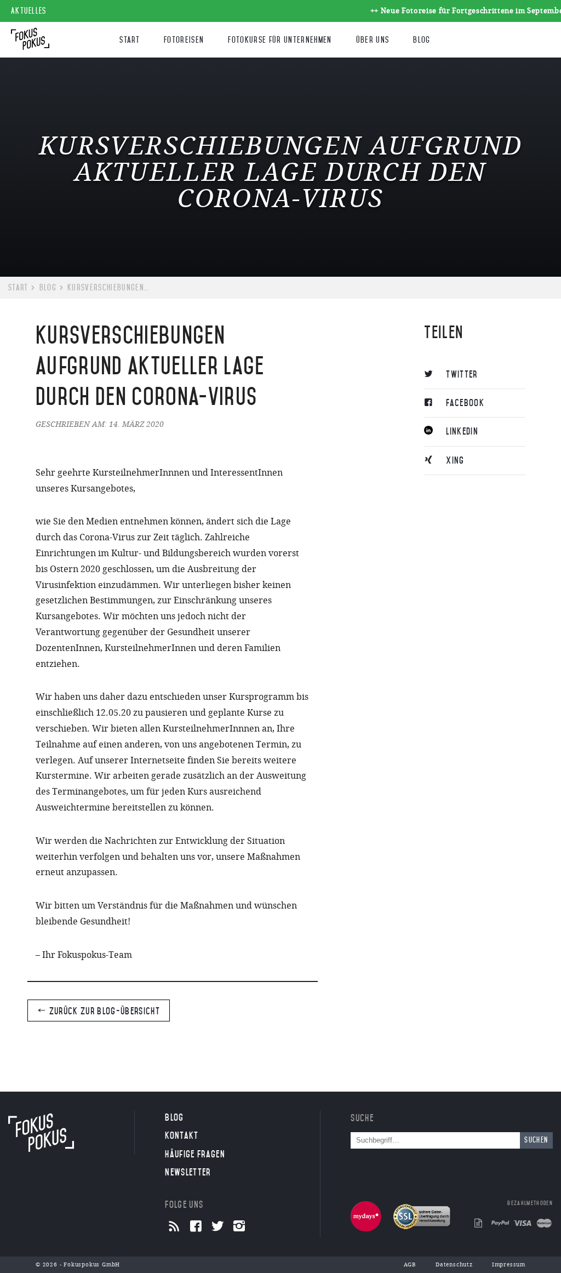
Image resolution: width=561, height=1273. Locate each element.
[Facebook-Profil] (196, 1227)
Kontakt (181, 1135)
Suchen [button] (536, 1140)
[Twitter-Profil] (218, 1227)
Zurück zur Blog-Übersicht (103, 1011)
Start (129, 40)
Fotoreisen (184, 40)
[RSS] (174, 1227)
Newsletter (187, 1172)
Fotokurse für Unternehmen (279, 40)
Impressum (508, 1264)
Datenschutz (454, 1264)
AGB (410, 1264)
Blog (421, 40)
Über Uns (373, 40)
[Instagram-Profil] (239, 1227)
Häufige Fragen (195, 1154)
